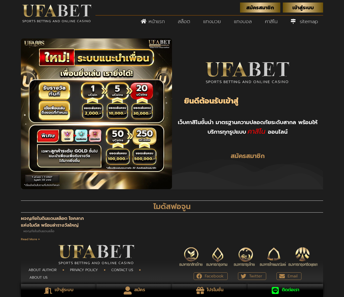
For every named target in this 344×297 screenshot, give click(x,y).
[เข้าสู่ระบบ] (48, 290)
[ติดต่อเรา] (275, 290)
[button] (211, 276)
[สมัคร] (128, 290)
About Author (42, 270)
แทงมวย (212, 21)
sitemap (307, 21)
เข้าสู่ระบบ (64, 289)
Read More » (30, 239)
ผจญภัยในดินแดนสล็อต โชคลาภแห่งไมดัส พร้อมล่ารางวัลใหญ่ (52, 222)
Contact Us (122, 270)
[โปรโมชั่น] (200, 290)
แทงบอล (243, 21)
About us (38, 277)
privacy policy (84, 270)
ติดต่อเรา (290, 289)
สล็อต (184, 21)
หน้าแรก (156, 21)
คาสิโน (271, 21)
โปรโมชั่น (215, 289)
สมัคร (139, 289)
